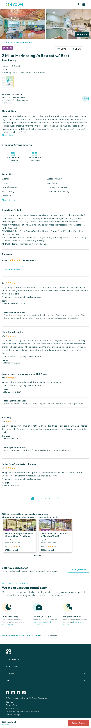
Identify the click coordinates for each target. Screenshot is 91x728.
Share (78, 49)
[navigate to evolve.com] (8, 652)
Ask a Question (78, 570)
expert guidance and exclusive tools (41, 623)
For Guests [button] (12, 666)
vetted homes (8, 624)
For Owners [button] (13, 660)
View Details (7, 724)
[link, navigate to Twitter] (18, 692)
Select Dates (78, 723)
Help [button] (8, 680)
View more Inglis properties (18, 42)
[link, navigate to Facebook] (7, 692)
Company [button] (11, 673)
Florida (30, 635)
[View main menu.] (83, 4)
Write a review (12, 269)
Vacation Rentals (10, 635)
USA (22, 635)
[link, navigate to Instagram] (13, 692)
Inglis (38, 635)
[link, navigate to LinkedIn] (24, 692)
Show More (7, 135)
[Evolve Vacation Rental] (14, 5)
